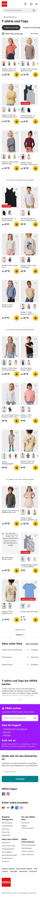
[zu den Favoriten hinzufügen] (16, 40)
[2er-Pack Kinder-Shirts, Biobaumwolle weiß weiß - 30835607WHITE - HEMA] (4, 409)
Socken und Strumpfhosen (12, 650)
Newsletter (25, 823)
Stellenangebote (8, 849)
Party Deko (6, 832)
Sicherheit (5, 861)
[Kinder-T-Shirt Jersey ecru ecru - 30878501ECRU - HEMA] (29, 156)
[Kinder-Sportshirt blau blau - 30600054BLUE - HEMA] (23, 606)
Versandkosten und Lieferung (15, 729)
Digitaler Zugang (8, 869)
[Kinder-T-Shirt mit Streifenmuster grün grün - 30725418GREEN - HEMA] (33, 63)
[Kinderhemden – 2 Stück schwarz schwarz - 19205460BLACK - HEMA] (29, 110)
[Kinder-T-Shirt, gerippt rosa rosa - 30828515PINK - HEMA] (23, 409)
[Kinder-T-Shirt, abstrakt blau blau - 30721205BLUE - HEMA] (10, 606)
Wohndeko (6, 829)
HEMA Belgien (26, 848)
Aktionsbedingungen (9, 855)
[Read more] (20, 699)
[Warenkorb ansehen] (31, 4)
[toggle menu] (36, 4)
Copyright (13, 871)
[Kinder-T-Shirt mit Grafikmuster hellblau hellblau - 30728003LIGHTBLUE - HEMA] (33, 456)
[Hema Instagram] (8, 794)
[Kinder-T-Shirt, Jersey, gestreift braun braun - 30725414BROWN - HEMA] (14, 63)
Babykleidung (7, 823)
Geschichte (6, 843)
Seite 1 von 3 (20, 630)
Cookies (5, 871)
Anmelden (20, 779)
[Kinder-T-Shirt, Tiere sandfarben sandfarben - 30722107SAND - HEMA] (23, 259)
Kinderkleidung (10, 17)
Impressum (23, 871)
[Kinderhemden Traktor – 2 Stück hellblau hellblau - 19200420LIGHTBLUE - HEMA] (23, 559)
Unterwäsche (7, 657)
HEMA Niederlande (28, 845)
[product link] (10, 48)
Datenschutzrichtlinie (24, 869)
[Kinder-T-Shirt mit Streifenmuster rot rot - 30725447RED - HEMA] (4, 63)
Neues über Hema (8, 846)
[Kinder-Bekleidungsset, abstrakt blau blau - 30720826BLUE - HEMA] (4, 456)
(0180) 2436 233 (8, 744)
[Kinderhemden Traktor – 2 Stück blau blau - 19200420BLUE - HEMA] (29, 559)
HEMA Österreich (27, 854)
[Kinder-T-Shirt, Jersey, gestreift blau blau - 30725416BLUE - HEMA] (9, 63)
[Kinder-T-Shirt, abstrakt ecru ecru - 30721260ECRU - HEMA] (4, 606)
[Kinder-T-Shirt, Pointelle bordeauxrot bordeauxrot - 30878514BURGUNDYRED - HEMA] (23, 156)
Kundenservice (7, 858)
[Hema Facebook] (3, 794)
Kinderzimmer (7, 665)
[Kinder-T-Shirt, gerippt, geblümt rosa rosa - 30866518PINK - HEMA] (35, 306)
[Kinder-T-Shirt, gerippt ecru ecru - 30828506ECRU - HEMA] (29, 409)
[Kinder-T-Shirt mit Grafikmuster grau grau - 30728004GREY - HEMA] (28, 456)
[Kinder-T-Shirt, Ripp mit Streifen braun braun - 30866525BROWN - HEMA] (29, 306)
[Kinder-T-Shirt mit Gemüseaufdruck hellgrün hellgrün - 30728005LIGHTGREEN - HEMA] (22, 456)
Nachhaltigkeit (7, 852)
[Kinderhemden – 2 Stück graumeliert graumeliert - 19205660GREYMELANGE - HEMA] (23, 110)
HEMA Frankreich (27, 851)
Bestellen (7, 735)
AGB (35, 869)
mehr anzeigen (32, 644)
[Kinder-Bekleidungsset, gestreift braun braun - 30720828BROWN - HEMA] (10, 456)
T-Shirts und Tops (11, 27)
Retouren (7, 732)
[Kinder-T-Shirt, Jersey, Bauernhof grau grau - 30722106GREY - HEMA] (29, 259)
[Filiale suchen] (35, 718)
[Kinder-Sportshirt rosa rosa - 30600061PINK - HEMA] (29, 606)
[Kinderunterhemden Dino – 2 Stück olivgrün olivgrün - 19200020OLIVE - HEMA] (35, 559)
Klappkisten (6, 835)
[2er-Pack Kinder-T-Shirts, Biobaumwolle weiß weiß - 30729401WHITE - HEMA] (23, 212)
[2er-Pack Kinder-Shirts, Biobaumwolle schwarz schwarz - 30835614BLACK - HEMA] (10, 409)
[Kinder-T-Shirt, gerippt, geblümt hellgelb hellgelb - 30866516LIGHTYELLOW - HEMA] (23, 306)
